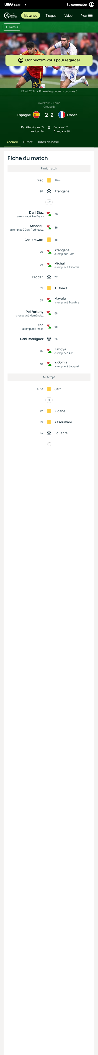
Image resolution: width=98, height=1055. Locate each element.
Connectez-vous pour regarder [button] (52, 60)
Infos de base (48, 142)
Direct (28, 142)
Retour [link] (13, 27)
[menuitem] (31, 15)
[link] (30, 15)
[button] (85, 15)
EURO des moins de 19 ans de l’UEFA (10, 15)
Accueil (12, 142)
